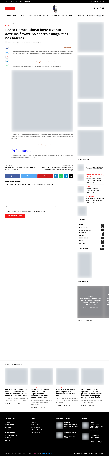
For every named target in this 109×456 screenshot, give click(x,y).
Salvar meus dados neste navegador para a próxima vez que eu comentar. (26, 211)
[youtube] (103, 8)
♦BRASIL (91, 224)
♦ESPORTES (91, 232)
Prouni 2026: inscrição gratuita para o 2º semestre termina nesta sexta (66, 392)
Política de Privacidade (38, 430)
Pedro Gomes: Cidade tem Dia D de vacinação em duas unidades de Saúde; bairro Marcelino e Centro (16, 392)
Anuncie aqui (34, 424)
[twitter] (97, 8)
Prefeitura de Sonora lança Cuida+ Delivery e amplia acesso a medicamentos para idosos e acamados (40, 393)
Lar (6, 23)
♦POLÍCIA (88, 165)
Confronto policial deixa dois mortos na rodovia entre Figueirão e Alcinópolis (94, 169)
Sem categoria (12, 23)
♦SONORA (100, 174)
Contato (33, 422)
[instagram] (100, 8)
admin (9, 42)
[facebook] (94, 8)
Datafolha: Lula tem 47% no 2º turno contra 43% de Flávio (96, 428)
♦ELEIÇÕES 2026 (91, 227)
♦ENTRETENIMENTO (91, 230)
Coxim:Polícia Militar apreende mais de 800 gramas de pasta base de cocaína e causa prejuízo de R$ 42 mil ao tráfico (91, 393)
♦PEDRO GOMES (91, 238)
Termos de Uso (35, 427)
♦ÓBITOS (88, 174)
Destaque (88, 176)
